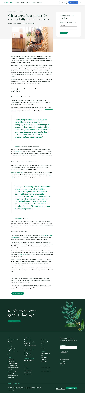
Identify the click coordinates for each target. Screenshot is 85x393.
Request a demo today (17, 293)
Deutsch (61, 365)
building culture (19, 151)
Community (39, 2)
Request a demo (73, 2)
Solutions (23, 2)
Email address (63, 25)
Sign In (63, 2)
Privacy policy (11, 390)
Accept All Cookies (71, 388)
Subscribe (64, 32)
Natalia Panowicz (18, 218)
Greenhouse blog (11, 11)
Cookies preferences (60, 388)
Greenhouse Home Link (8, 2)
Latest (28, 2)
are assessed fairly (22, 254)
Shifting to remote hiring (17, 172)
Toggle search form (80, 2)
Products (17, 2)
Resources (33, 2)
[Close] (83, 388)
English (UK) (62, 363)
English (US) (62, 361)
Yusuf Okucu (17, 146)
